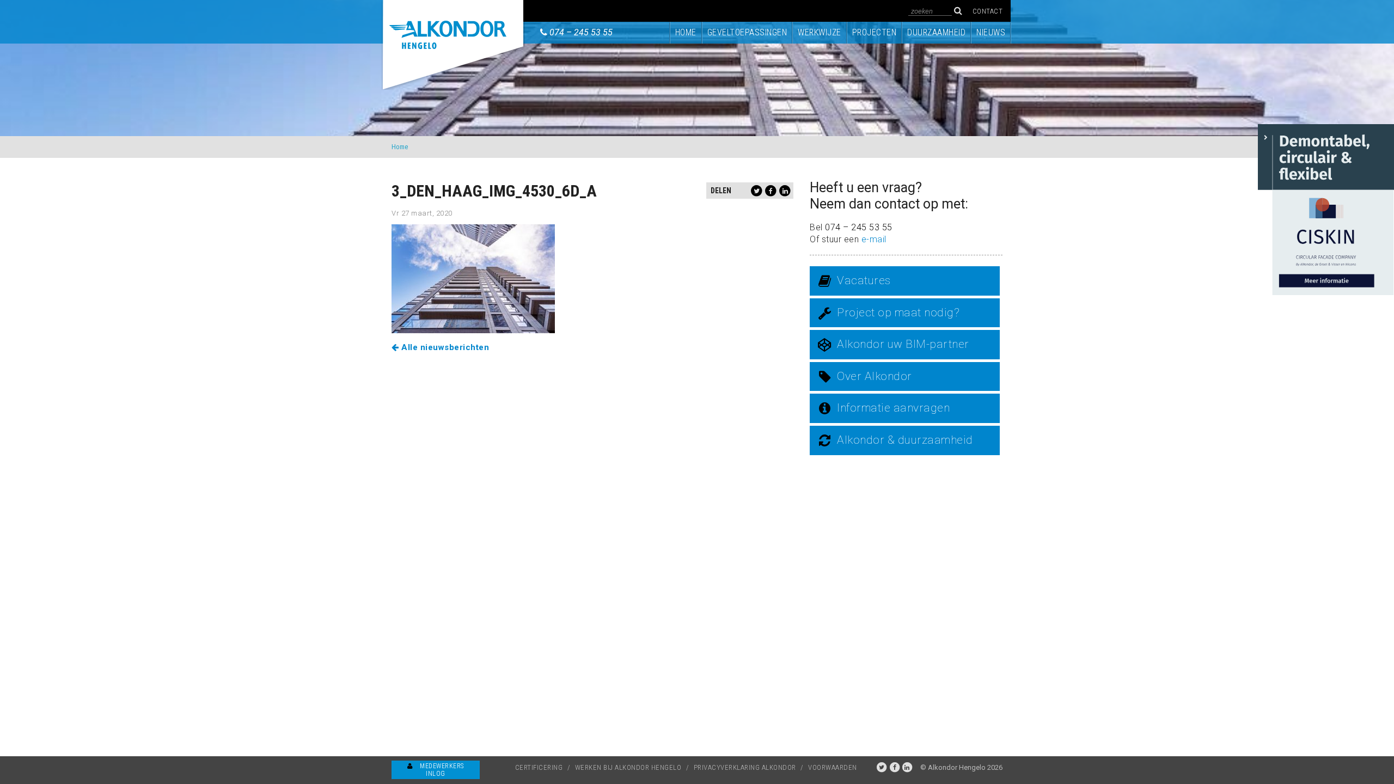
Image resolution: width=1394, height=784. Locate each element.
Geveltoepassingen (747, 32)
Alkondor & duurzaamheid (905, 439)
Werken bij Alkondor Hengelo (628, 767)
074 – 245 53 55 (581, 32)
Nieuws (990, 32)
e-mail (873, 239)
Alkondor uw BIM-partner (903, 344)
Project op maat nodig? (898, 312)
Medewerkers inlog (441, 769)
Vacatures (864, 280)
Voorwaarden (832, 767)
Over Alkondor (874, 376)
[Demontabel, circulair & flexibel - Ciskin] (1326, 209)
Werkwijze (819, 32)
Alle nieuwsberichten (444, 347)
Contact (988, 11)
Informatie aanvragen (893, 407)
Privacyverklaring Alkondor (745, 767)
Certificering (539, 767)
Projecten (874, 32)
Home (685, 32)
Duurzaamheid (936, 32)
